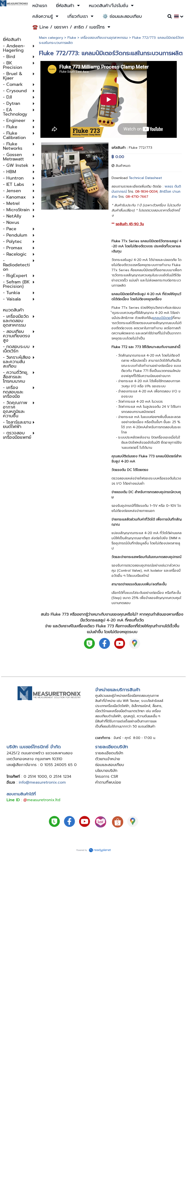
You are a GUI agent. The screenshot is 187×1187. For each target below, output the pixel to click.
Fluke (71, 37)
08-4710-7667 (137, 196)
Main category (51, 37)
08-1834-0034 (146, 191)
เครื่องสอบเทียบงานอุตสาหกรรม (104, 37)
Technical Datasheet (145, 177)
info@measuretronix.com (42, 782)
